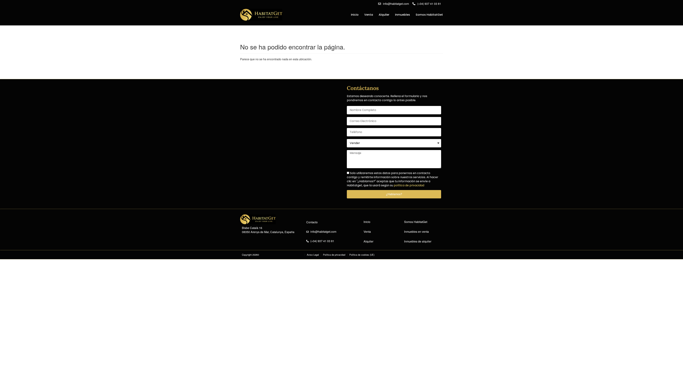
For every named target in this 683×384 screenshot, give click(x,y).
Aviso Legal (313, 254)
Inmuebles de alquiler (417, 241)
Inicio (355, 15)
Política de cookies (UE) (361, 254)
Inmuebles (402, 15)
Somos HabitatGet (429, 15)
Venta (368, 15)
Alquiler (384, 15)
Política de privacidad (334, 254)
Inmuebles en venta (416, 231)
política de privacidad (409, 185)
